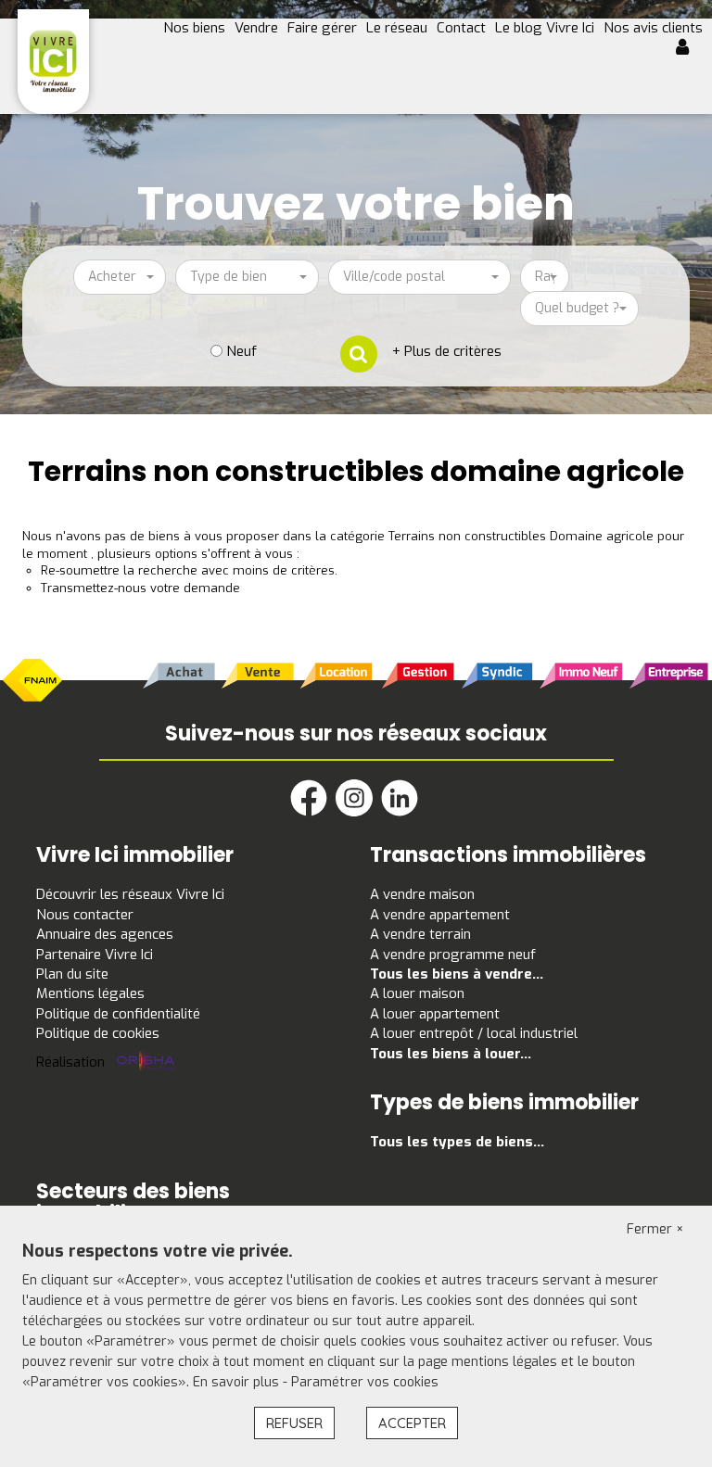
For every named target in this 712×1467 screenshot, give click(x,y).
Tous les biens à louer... (450, 1053)
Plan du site (72, 974)
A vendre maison (422, 894)
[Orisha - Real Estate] (145, 1062)
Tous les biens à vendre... (456, 974)
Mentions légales (90, 993)
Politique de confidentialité (118, 1014)
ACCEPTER (412, 1423)
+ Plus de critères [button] (447, 351)
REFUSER (294, 1423)
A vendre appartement (440, 914)
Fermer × (655, 1229)
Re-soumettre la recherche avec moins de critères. (189, 570)
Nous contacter (85, 914)
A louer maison (417, 993)
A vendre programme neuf (453, 954)
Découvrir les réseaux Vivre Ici (130, 894)
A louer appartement (435, 1014)
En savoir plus (238, 1382)
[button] (689, 49)
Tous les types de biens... (457, 1141)
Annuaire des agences (104, 934)
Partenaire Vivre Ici (94, 954)
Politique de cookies (97, 1033)
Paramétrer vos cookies (365, 1382)
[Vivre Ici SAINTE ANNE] (53, 61)
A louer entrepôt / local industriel (474, 1033)
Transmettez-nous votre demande (140, 588)
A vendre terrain (420, 934)
